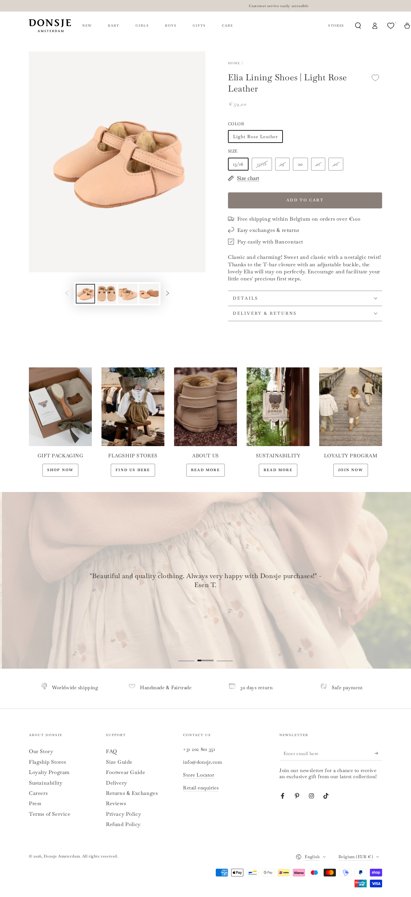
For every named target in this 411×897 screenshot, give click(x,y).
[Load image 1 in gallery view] (85, 293)
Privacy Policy (123, 814)
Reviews (116, 803)
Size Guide (119, 762)
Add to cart (305, 200)
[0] (391, 26)
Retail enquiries (201, 788)
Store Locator (198, 775)
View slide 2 (205, 655)
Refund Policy (123, 824)
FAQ (111, 751)
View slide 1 (186, 655)
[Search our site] (358, 26)
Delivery (116, 782)
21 (318, 164)
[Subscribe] (378, 753)
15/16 (238, 164)
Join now (350, 470)
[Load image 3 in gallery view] (127, 293)
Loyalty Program (49, 772)
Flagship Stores (47, 762)
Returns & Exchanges (132, 793)
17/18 (262, 164)
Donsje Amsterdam (62, 856)
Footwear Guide (125, 772)
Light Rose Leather (255, 136)
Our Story (41, 751)
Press (35, 803)
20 (300, 164)
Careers (38, 793)
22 (336, 164)
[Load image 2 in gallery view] (106, 293)
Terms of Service (50, 814)
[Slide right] (168, 293)
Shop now (60, 470)
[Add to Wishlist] (375, 77)
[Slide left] (67, 293)
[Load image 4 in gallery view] (149, 293)
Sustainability (45, 782)
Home (234, 63)
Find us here (133, 470)
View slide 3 (225, 655)
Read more (205, 470)
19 (282, 164)
